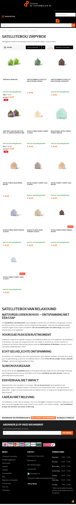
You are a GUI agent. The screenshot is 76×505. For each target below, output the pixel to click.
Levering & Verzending (9, 456)
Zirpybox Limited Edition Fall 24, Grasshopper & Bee (13, 132)
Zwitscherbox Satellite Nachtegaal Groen (37, 80)
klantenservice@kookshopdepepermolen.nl (41, 478)
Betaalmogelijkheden (9, 460)
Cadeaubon (6, 490)
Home (3, 30)
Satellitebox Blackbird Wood (12, 183)
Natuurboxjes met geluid (22, 30)
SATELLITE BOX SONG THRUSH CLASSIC (35, 231)
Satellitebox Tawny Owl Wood (61, 183)
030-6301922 (32, 469)
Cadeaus (10, 30)
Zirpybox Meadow (10, 79)
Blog (3, 477)
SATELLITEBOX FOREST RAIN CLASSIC (13, 278)
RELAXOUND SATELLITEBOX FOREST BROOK (61, 132)
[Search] (73, 25)
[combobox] (65, 15)
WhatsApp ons (34, 473)
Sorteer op (30, 47)
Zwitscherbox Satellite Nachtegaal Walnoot (61, 80)
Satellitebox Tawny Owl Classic (37, 183)
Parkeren (5, 470)
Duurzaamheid (7, 473)
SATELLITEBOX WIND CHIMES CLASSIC (37, 132)
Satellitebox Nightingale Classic (13, 231)
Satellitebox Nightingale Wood (61, 231)
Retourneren (6, 463)
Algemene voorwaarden (10, 480)
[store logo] (38, 4)
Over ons (5, 487)
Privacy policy (6, 483)
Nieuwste (35, 47)
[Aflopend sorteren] (43, 47)
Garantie (5, 466)
